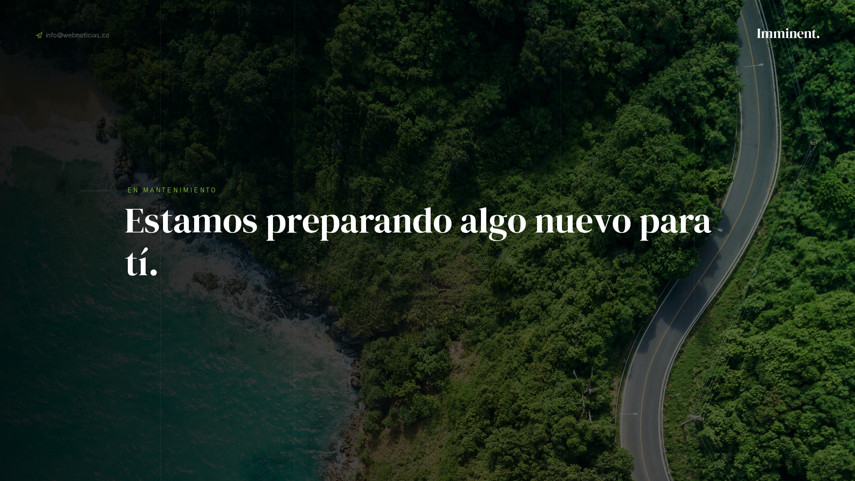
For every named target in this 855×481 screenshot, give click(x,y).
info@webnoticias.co (78, 35)
